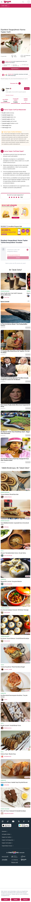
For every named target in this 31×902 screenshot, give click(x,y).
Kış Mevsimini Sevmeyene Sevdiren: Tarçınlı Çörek (14, 696)
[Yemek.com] (7, 2)
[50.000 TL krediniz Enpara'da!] (15, 231)
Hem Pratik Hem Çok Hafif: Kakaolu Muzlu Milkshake (11, 294)
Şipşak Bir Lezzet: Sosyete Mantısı (11, 581)
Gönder (18, 257)
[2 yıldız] (12, 197)
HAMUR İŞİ (3, 579)
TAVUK (2, 664)
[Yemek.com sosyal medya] (13, 852)
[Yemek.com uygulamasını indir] (6, 825)
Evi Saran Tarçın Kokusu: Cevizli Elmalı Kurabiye (15, 638)
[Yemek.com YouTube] (13, 821)
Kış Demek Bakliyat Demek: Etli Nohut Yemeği (14, 610)
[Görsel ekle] (27, 249)
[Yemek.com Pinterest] (28, 821)
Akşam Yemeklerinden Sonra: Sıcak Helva (13, 553)
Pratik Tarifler (4, 5)
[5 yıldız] (19, 197)
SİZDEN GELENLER (5, 291)
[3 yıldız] (14, 197)
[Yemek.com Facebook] (23, 821)
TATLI (2, 550)
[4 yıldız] (16, 197)
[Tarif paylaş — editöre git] (15, 210)
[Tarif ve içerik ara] (23, 2)
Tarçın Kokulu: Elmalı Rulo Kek (9, 494)
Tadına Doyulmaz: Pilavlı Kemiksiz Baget (13, 667)
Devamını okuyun (9, 95)
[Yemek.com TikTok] (7, 821)
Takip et (27, 88)
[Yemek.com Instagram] (2, 821)
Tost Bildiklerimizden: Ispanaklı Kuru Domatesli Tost (15, 523)
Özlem (7, 88)
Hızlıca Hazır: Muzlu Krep (8, 754)
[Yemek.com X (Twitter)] (19, 821)
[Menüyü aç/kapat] (1, 2)
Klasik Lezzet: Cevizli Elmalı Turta (11, 725)
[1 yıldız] (9, 197)
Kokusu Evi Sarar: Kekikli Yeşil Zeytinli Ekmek (14, 782)
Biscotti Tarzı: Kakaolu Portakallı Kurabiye (13, 811)
